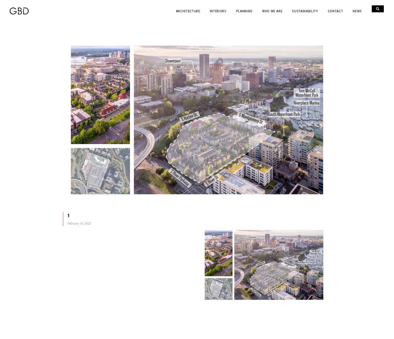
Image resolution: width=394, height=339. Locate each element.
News (357, 11)
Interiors (218, 11)
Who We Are (272, 11)
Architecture (188, 11)
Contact (335, 11)
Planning (244, 11)
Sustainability (305, 11)
